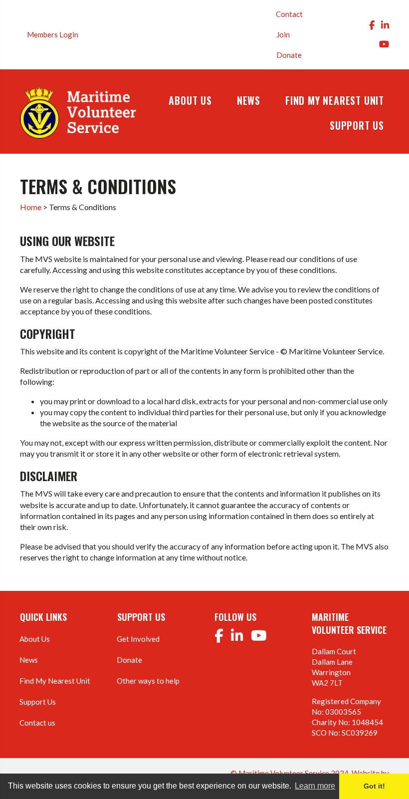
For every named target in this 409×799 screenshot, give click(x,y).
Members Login (52, 34)
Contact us (37, 722)
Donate (289, 54)
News (28, 659)
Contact (289, 13)
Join (283, 34)
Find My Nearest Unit (54, 680)
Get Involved (138, 638)
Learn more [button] (315, 786)
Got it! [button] (374, 786)
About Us (34, 638)
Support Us (37, 701)
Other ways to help (148, 680)
